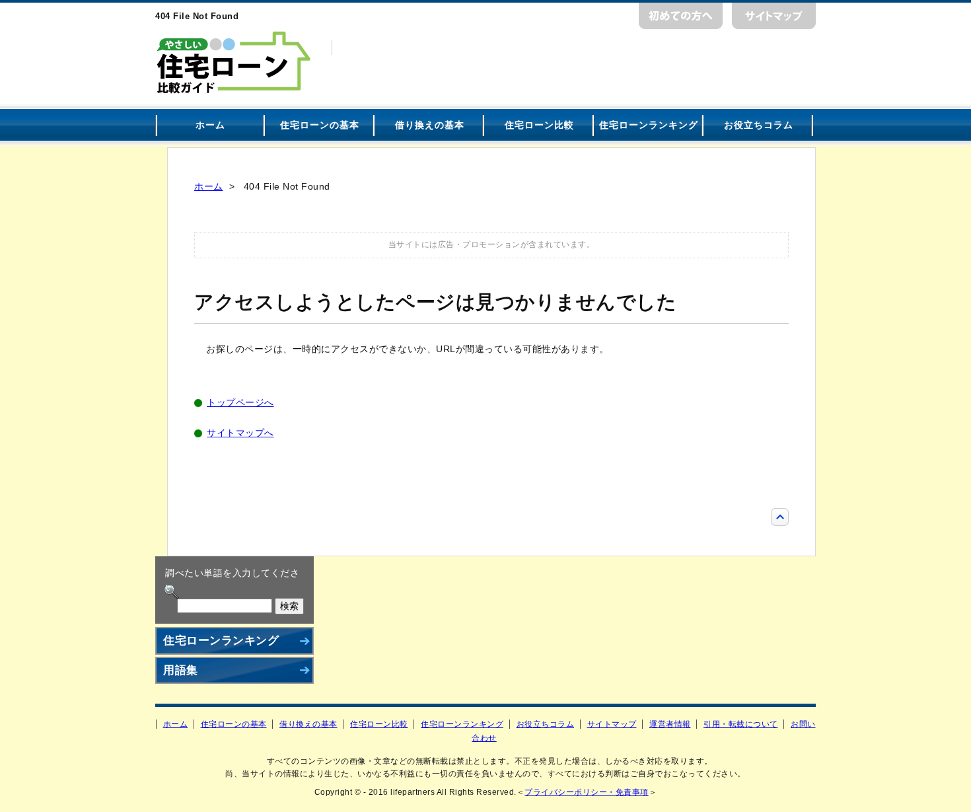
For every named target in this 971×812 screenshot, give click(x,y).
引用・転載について (740, 724)
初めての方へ (681, 16)
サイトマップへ (240, 432)
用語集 (180, 670)
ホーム (210, 125)
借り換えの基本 (429, 125)
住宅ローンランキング (648, 125)
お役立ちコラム (758, 125)
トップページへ (240, 402)
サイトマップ (774, 16)
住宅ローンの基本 (319, 125)
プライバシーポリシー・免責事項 (586, 792)
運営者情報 (670, 724)
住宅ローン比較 (539, 125)
